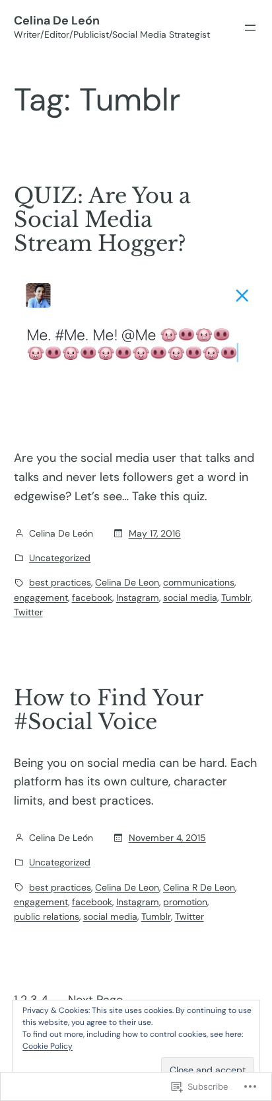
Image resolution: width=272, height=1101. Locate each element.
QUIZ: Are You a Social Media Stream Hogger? (102, 219)
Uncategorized (59, 558)
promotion (185, 902)
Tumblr (236, 597)
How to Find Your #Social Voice (108, 710)
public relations (46, 916)
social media (190, 597)
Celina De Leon (127, 582)
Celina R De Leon (199, 887)
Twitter (28, 612)
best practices (60, 582)
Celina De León (57, 20)
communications (198, 582)
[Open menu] (250, 28)
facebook (92, 597)
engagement (41, 597)
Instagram (137, 597)
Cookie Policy (47, 1046)
